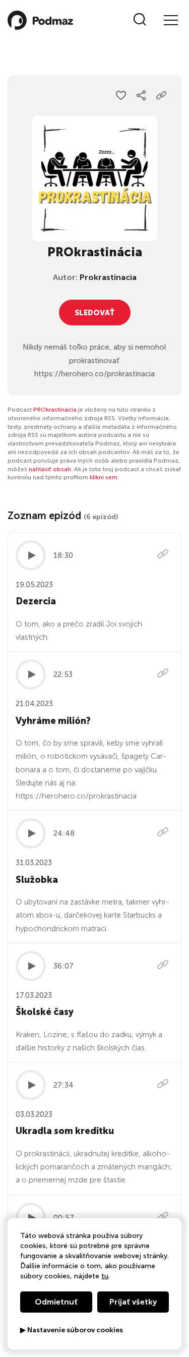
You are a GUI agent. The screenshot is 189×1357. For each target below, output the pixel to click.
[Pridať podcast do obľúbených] (121, 95)
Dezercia (36, 601)
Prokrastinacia (108, 277)
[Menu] (170, 20)
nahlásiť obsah (50, 469)
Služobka (37, 879)
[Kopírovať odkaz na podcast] (161, 95)
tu (104, 1276)
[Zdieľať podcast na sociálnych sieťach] (141, 95)
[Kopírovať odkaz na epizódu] (162, 555)
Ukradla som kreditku (65, 1131)
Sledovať (95, 312)
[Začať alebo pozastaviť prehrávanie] (31, 555)
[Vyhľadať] (140, 20)
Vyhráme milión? (53, 720)
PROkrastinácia (55, 409)
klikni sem (103, 477)
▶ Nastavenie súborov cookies (71, 1330)
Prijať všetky (133, 1302)
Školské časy (45, 1011)
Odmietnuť (56, 1302)
